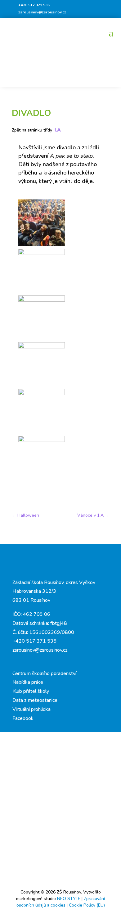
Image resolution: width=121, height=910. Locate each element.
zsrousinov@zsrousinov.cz (42, 12)
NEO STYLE (69, 899)
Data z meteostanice (34, 700)
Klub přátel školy (30, 691)
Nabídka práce (27, 682)
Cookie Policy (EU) (87, 905)
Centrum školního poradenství (44, 673)
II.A (57, 130)
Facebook (23, 718)
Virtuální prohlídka (31, 709)
